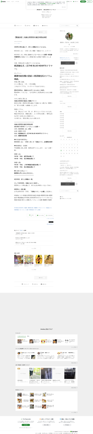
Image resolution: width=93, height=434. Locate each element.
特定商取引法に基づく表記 (68, 433)
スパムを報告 (39, 433)
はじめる (25, 424)
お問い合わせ (45, 433)
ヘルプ (76, 433)
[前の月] (65, 137)
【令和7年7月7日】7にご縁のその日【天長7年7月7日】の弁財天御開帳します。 (69, 92)
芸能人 (28, 336)
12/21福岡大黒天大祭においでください (67, 79)
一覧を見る (69, 96)
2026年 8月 (69, 137)
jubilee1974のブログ (64, 163)
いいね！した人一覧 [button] (50, 218)
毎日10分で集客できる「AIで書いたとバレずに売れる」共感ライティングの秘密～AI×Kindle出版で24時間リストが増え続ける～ (69, 173)
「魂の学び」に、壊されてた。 (66, 165)
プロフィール (66, 46)
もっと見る (34, 248)
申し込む (67, 424)
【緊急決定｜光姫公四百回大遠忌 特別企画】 (30, 37)
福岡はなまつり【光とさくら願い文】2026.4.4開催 (69, 77)
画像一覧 (37, 25)
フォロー (68, 63)
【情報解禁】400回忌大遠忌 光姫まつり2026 (69, 72)
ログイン (89, 1)
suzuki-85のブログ (64, 170)
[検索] (77, 26)
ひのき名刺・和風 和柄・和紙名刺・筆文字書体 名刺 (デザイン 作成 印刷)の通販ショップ (69, 168)
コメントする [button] (41, 215)
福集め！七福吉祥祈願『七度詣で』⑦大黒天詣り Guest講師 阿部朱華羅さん (69, 82)
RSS (62, 196)
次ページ (41, 32)
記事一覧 (28, 25)
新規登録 (83, 1)
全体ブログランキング (64, 57)
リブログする (49, 215)
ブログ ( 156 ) (62, 103)
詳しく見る (46, 424)
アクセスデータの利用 (58, 433)
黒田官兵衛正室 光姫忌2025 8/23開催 (68, 89)
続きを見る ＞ (76, 53)
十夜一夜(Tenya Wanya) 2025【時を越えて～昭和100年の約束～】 (69, 87)
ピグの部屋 (72, 46)
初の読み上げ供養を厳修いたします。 (67, 74)
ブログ (18, 43)
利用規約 (51, 433)
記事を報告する (50, 224)
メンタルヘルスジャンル (65, 59)
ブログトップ (19, 25)
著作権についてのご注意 (66, 198)
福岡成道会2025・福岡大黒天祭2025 (67, 84)
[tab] (22, 336)
